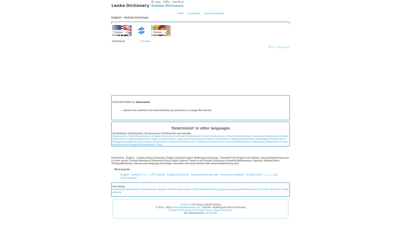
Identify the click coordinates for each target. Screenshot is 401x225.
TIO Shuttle (211, 213)
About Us (227, 210)
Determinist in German (249, 136)
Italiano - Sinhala (245, 174)
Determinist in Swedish (194, 141)
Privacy (209, 210)
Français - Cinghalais (167, 174)
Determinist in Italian (147, 139)
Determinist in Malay (227, 139)
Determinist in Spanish (166, 141)
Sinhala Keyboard (214, 13)
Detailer (264, 189)
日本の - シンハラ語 (266, 174)
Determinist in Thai (150, 144)
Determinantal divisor (179, 189)
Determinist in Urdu (277, 141)
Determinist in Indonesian (250, 141)
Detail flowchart (201, 189)
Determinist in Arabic (173, 136)
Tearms (218, 210)
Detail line (275, 189)
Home (180, 13)
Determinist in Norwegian (254, 139)
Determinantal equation (154, 189)
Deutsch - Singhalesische (194, 174)
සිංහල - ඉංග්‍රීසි (147, 174)
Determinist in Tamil (123, 136)
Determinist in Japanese (174, 139)
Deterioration (132, 189)
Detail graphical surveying (225, 189)
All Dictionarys (129, 178)
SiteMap (199, 210)
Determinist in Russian (139, 141)
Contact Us (175, 210)
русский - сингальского (222, 174)
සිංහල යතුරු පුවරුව (279, 47)
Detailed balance (250, 189)
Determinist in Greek (275, 136)
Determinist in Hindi (123, 139)
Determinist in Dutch (198, 136)
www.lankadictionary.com (186, 207)
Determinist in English (148, 136)
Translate (145, 41)
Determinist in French (224, 136)
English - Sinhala (130, 174)
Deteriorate (118, 189)
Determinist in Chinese (221, 141)
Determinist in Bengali (126, 144)
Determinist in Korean (202, 139)
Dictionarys (194, 13)
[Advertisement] (200, 72)
